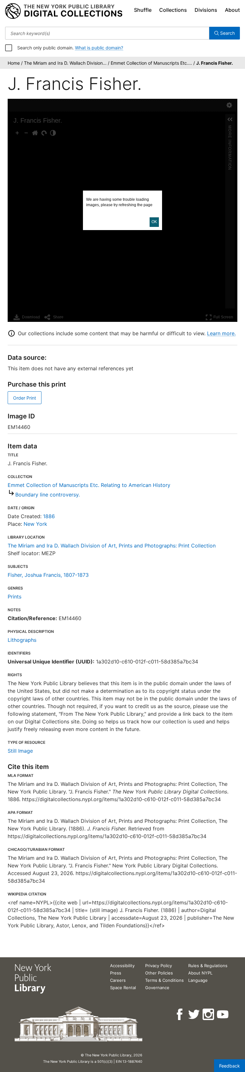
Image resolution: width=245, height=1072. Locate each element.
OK (154, 222)
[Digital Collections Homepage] (63, 11)
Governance (157, 987)
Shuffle (143, 10)
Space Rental (123, 987)
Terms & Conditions (164, 980)
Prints (14, 596)
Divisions (206, 10)
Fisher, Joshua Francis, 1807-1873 (48, 575)
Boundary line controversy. (47, 494)
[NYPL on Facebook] (180, 1014)
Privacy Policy (158, 965)
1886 (49, 516)
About (232, 10)
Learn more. (221, 333)
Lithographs (22, 640)
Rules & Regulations (207, 965)
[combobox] (107, 33)
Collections (173, 10)
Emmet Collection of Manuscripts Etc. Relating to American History (89, 485)
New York (35, 524)
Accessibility (122, 965)
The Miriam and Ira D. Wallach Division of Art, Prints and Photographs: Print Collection (112, 545)
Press (115, 972)
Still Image (20, 751)
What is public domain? (99, 47)
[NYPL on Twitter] (194, 1014)
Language (198, 980)
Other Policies (159, 972)
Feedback (229, 1065)
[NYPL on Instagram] (209, 1014)
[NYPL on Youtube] (223, 1014)
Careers (118, 980)
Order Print (24, 398)
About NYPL (200, 972)
